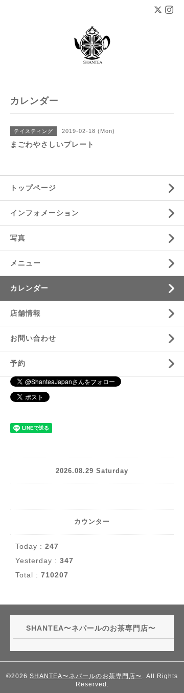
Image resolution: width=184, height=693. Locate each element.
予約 (18, 363)
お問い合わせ (33, 338)
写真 (18, 238)
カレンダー (29, 288)
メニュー (25, 263)
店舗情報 (25, 313)
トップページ (33, 188)
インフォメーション (44, 213)
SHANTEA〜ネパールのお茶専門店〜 (86, 676)
